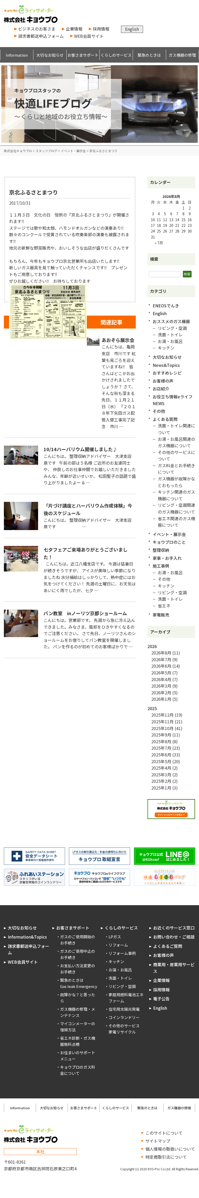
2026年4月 (161, 679)
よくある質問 (165, 419)
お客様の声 (163, 381)
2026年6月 (161, 666)
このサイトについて (164, 1133)
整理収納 (161, 550)
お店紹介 (161, 388)
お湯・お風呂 (170, 341)
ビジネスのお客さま (36, 29)
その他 (159, 411)
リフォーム (118, 945)
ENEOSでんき (166, 305)
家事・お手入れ (167, 558)
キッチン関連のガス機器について (176, 495)
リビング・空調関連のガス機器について (176, 508)
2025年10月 (162, 728)
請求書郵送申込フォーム (41, 36)
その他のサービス (124, 1025)
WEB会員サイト (89, 36)
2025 (152, 708)
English (132, 29)
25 (159, 231)
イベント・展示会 (169, 534)
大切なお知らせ (167, 357)
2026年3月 (161, 686)
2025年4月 (161, 768)
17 (153, 225)
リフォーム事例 (122, 953)
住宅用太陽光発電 (124, 1009)
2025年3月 (161, 774)
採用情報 (101, 29)
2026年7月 (161, 659)
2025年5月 (161, 761)
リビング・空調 (172, 328)
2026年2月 (161, 692)
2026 (152, 646)
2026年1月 (161, 699)
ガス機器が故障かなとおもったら (176, 481)
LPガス (115, 936)
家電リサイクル (122, 1032)
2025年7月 (161, 748)
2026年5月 (161, 672)
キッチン (166, 348)
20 (171, 225)
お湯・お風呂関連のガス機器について (176, 442)
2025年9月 (161, 735)
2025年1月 (161, 788)
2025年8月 (161, 741)
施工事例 (161, 566)
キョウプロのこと (169, 542)
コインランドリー (124, 1017)
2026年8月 (161, 653)
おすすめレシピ (167, 373)
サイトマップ (157, 1141)
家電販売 (161, 615)
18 (159, 225)
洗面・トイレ (170, 334)
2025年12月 (162, 715)
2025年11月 (162, 721)
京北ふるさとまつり (33, 192)
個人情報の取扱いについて (170, 1149)
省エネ (164, 605)
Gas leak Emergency (78, 986)
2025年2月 (161, 781)
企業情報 (74, 29)
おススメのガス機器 (171, 321)
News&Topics (166, 365)
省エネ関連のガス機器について (176, 521)
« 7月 (159, 242)
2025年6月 (161, 754)
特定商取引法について (166, 1157)
